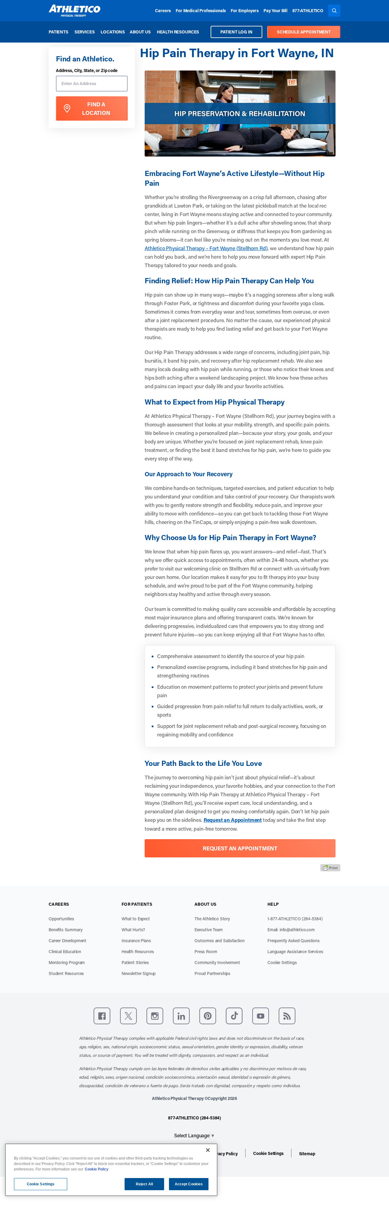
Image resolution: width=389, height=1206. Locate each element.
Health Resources (178, 32)
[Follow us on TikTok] (234, 1016)
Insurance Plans (136, 940)
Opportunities (61, 919)
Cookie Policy (96, 1169)
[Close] (208, 1150)
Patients (58, 32)
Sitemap (307, 1153)
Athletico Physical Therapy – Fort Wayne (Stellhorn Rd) (206, 248)
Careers (163, 10)
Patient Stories (135, 962)
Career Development (67, 940)
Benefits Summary (65, 929)
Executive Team (208, 929)
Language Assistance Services (295, 951)
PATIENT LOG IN (236, 32)
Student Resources (66, 973)
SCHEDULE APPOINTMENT (304, 32)
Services (84, 32)
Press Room (205, 951)
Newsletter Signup (139, 973)
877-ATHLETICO (307, 10)
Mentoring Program (67, 962)
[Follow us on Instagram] (154, 1016)
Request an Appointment (233, 819)
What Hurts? (133, 929)
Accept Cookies (189, 1184)
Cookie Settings (282, 962)
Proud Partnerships (212, 973)
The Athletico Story (212, 919)
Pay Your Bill (275, 10)
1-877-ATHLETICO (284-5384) (295, 919)
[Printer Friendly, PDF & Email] (330, 867)
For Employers (245, 10)
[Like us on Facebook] (102, 1016)
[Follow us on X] (128, 1016)
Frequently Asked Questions (293, 940)
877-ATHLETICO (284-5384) (194, 1118)
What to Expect (136, 919)
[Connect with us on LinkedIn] (181, 1016)
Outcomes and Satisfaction (219, 940)
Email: (291, 929)
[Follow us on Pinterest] (207, 1016)
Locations (113, 32)
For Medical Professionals (201, 10)
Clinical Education (65, 951)
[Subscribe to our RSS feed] (287, 1016)
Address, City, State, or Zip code (87, 70)
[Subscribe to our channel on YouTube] (260, 1016)
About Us (140, 32)
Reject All (144, 1184)
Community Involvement (217, 962)
